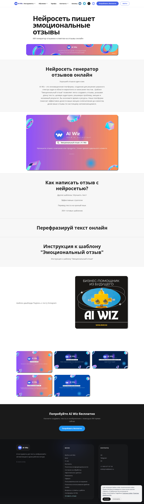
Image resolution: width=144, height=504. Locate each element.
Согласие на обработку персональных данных (73, 471)
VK (101, 455)
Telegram (104, 458)
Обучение (42, 3)
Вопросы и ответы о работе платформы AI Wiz (75, 491)
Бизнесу (74, 3)
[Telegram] (84, 3)
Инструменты (29, 3)
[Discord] (93, 3)
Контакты (63, 3)
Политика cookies (127, 493)
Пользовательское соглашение (76, 482)
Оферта (67, 479)
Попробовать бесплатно (107, 3)
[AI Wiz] (18, 3)
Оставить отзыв (70, 496)
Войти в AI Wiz (70, 455)
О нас (67, 461)
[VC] (88, 3)
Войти (125, 3)
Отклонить (116, 499)
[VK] (79, 3)
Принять (106, 499)
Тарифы (53, 3)
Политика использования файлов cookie (77, 486)
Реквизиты (69, 476)
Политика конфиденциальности (76, 467)
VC (101, 461)
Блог (66, 458)
